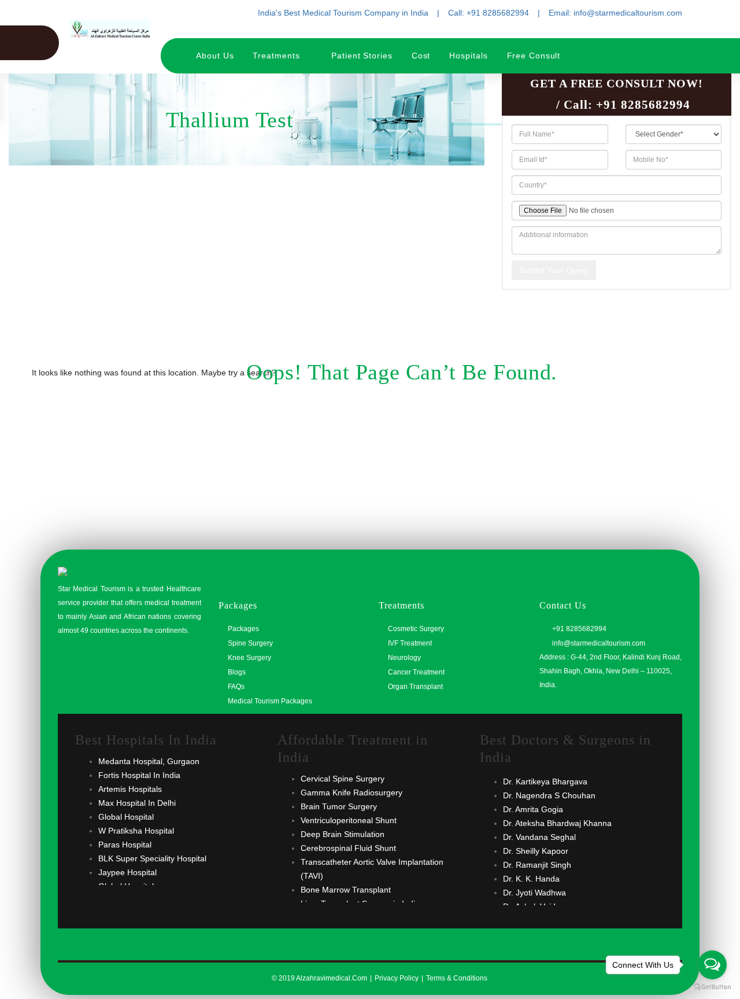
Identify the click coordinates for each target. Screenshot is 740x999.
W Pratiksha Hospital (136, 830)
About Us (215, 55)
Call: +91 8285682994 (488, 12)
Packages (243, 629)
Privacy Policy (397, 978)
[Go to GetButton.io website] (712, 987)
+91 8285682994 (643, 105)
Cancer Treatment (416, 672)
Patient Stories (362, 55)
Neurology (404, 658)
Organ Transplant (415, 687)
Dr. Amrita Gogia (533, 809)
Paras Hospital (124, 844)
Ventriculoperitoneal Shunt (349, 820)
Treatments (277, 55)
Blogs (237, 672)
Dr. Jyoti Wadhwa (534, 892)
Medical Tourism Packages (270, 701)
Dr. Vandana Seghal (539, 837)
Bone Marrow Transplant (346, 889)
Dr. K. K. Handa (531, 878)
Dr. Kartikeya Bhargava (545, 781)
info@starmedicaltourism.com (597, 643)
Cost (421, 55)
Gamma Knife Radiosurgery (351, 792)
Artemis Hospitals (130, 789)
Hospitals (468, 55)
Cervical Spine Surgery (342, 778)
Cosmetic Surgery (416, 629)
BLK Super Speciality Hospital (152, 858)
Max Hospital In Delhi (137, 803)
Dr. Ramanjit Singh (537, 864)
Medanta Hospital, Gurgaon (148, 761)
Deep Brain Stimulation (342, 834)
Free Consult (534, 55)
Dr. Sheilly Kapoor (535, 851)
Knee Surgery (249, 658)
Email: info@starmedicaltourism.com (615, 12)
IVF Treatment (410, 643)
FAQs (236, 687)
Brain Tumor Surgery (339, 806)
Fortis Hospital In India (139, 775)
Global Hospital (126, 816)
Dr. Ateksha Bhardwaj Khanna (557, 823)
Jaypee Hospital (127, 872)
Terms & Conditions (456, 978)
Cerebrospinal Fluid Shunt (348, 848)
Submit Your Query (554, 270)
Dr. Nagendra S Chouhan (549, 795)
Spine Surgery (250, 643)
